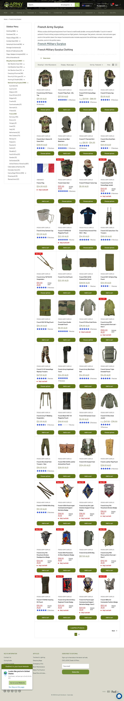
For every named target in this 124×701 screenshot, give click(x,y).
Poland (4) (12, 142)
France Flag (40, 183)
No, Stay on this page (16, 687)
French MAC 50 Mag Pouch (45, 322)
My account (101, 6)
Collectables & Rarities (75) (16, 167)
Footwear (31, 13)
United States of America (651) (18, 163)
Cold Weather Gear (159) (15, 67)
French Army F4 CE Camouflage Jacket (107, 184)
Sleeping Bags (37, 660)
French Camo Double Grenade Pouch (64, 323)
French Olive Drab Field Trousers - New (44, 463)
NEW (5, 13)
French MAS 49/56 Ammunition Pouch (85, 278)
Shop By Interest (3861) (14, 61)
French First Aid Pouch (65, 277)
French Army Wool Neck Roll (86, 370)
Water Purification (39, 670)
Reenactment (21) (13, 179)
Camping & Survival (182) (14, 44)
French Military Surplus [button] (52, 43)
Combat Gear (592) (12, 41)
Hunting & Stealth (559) (15, 79)
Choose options (45, 110)
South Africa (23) (14, 154)
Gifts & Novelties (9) (12, 57)
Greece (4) (12, 120)
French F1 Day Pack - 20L (66, 93)
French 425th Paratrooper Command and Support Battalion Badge (66, 508)
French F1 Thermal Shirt (86, 139)
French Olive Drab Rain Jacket (108, 140)
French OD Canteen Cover (87, 416)
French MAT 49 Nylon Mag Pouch (109, 278)
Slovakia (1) (12, 151)
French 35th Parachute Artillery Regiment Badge (66, 554)
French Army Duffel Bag (86, 553)
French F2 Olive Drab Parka (87, 322)
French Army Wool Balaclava (64, 140)
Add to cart (66, 110)
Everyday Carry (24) (14, 170)
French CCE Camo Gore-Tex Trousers (109, 232)
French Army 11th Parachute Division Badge (109, 507)
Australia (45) (13, 86)
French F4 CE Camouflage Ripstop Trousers (45, 370)
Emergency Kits (38, 664)
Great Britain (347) (15, 95)
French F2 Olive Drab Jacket (107, 417)
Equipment (89, 13)
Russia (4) (12, 145)
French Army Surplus (15, 19)
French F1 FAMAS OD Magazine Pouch (64, 232)
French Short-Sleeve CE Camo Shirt (44, 140)
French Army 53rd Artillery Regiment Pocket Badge (66, 601)
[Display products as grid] (113, 65)
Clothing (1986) (11, 31)
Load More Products (77, 628)
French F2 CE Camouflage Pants (87, 94)
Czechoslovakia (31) (15, 104)
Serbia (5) (12, 148)
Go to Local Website (17, 683)
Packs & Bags (43, 13)
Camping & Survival (74, 13)
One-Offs (113, 13)
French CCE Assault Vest (87, 462)
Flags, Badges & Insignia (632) (16, 54)
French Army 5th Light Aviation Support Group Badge (86, 508)
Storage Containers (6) (13, 47)
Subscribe (75, 672)
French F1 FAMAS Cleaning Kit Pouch (45, 601)
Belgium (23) (13, 92)
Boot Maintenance (39, 667)
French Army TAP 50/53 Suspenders (44, 278)
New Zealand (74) (14, 135)
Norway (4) (12, 139)
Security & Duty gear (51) (15, 76)
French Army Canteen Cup (45, 230)
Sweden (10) (13, 157)
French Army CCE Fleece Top (44, 94)
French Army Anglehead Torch (65, 370)
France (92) (13, 114)
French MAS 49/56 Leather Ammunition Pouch (66, 463)
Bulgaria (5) (12, 98)
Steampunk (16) (12, 176)
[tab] (77, 44)
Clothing (19, 13)
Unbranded (40, 180)
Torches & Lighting (39, 657)
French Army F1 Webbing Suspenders (44, 417)
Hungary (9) (12, 123)
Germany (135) (13, 117)
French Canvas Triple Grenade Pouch (107, 370)
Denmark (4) (13, 107)
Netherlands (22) (14, 132)
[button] (119, 696)
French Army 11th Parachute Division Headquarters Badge (43, 555)
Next (113, 631)
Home (5, 19)
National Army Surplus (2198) (17, 83)
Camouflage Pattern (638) (16, 173)
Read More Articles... (39, 673)
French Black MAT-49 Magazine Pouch (65, 417)
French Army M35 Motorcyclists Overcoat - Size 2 (108, 324)
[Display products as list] (116, 65)
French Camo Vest (63, 183)
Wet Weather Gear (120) (15, 64)
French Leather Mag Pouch (109, 462)
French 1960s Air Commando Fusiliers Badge (109, 601)
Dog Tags (101, 13)
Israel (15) (12, 126)
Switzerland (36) (14, 160)
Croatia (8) (12, 101)
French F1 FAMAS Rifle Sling (45, 505)
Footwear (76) (11, 34)
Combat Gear (58, 13)
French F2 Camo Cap (107, 93)
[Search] (77, 5)
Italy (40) (12, 129)
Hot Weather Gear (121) (15, 70)
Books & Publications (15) (14, 51)
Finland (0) (12, 111)
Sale (12, 13)
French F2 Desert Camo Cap (88, 183)
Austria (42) (13, 89)
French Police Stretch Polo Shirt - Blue (87, 232)
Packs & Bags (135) (12, 37)
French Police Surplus (86, 227)
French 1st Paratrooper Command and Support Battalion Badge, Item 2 (86, 602)
